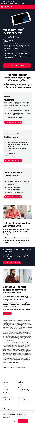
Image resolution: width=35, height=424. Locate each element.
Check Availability (23, 390)
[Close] (32, 413)
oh (17, 367)
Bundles (5, 384)
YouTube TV (6, 400)
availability (10, 367)
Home (4, 367)
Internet (5, 390)
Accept (23, 421)
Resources (21, 403)
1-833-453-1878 (18, 300)
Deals (4, 387)
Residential (4, 3)
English (17, 3)
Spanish (23, 3)
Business (11, 3)
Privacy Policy (7, 410)
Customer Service (23, 400)
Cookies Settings (11, 421)
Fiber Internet (7, 393)
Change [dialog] (13, 1)
